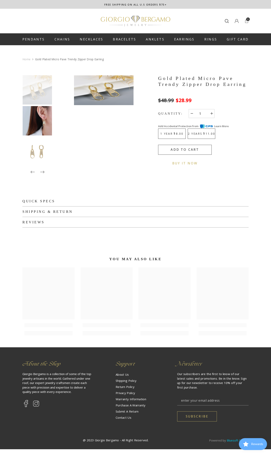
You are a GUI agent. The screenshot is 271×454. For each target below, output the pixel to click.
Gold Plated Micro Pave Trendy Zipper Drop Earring (202, 81)
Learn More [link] (221, 126)
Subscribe (197, 416)
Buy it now (185, 163)
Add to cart (185, 149)
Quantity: (170, 113)
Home (26, 59)
